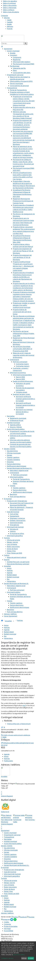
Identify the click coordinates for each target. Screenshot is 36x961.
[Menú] (2, 47)
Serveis (6, 852)
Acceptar (31, 958)
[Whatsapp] (15, 919)
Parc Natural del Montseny (6, 821)
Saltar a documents (10, 5)
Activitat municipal (10, 841)
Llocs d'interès (9, 885)
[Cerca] (25, 43)
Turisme (4, 878)
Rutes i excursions (10, 887)
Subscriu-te (5, 812)
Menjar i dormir (9, 883)
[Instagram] (5, 919)
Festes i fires (8, 891)
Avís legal (7, 929)
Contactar (4, 16)
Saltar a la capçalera (10, 1)
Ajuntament (5, 831)
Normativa (7, 839)
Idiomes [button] (7, 18)
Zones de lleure (9, 889)
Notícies (20, 620)
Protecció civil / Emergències (14, 870)
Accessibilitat (8, 931)
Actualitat (8, 621)
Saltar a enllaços (8, 10)
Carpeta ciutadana (10, 857)
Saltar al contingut (9, 3)
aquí (24, 705)
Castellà (9, 22)
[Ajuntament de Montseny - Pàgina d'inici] (12, 38)
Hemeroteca (8, 638)
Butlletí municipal (10, 634)
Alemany (10, 26)
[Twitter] (15, 917)
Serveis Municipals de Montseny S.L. (16, 865)
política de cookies (19, 954)
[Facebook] (22, 917)
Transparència (9, 837)
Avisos (6, 625)
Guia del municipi (10, 872)
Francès (9, 29)
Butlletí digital (9, 632)
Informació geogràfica (12, 876)
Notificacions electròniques (13, 863)
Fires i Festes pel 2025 (11, 894)
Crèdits (6, 922)
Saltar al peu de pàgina (11, 12)
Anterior (4, 796)
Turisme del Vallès (17, 821)
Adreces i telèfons (7, 913)
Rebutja (24, 958)
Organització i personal (12, 835)
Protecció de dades (10, 926)
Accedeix (4, 776)
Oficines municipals (11, 850)
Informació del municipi (12, 874)
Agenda (6, 630)
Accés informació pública (13, 844)
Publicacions (8, 761)
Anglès (9, 24)
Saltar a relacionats (9, 8)
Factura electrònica (10, 861)
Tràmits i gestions (10, 854)
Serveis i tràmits (6, 846)
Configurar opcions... (7, 958)
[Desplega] (13, 621)
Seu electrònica (9, 848)
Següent (10, 796)
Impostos (7, 859)
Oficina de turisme (10, 881)
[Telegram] (12, 919)
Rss (5, 636)
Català (9, 20)
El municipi (5, 868)
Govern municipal (10, 833)
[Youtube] (30, 917)
